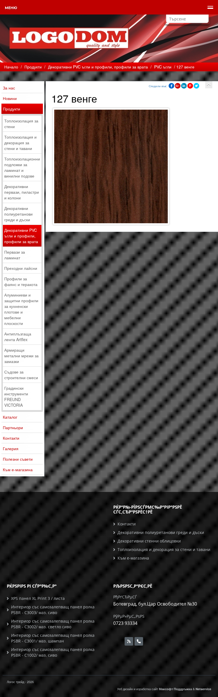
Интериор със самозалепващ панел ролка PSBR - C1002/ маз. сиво (53, 652)
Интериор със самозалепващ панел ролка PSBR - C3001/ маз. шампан (53, 638)
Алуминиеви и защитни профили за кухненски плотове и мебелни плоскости (21, 309)
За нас (9, 88)
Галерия (10, 448)
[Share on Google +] (178, 86)
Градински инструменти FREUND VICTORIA (16, 396)
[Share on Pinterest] (190, 86)
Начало (11, 67)
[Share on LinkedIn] (184, 86)
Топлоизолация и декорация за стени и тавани (20, 142)
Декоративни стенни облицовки (149, 541)
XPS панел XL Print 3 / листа (38, 598)
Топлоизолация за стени (21, 123)
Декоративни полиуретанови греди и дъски (18, 213)
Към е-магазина (18, 469)
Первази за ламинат (14, 254)
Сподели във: (158, 86)
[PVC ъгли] (208, 84)
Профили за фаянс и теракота (20, 281)
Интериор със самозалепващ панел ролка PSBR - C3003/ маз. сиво (53, 609)
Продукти (11, 109)
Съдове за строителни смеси (21, 374)
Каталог (10, 417)
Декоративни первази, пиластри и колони (21, 192)
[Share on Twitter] (196, 86)
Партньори (13, 427)
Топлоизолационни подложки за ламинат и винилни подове (22, 167)
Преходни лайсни (20, 268)
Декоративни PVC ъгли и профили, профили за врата (21, 235)
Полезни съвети (18, 459)
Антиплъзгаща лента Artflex (17, 336)
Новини (10, 98)
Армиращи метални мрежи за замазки (21, 355)
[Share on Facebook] (171, 86)
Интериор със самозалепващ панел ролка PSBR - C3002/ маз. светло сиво (53, 623)
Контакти (11, 438)
